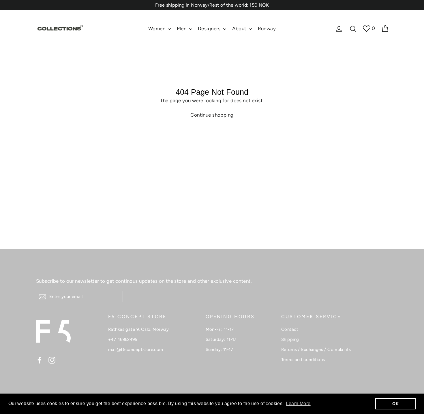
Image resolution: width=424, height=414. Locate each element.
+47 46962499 (122, 339)
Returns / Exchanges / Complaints (316, 349)
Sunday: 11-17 (219, 349)
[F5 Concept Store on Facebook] (39, 360)
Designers (210, 28)
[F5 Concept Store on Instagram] (51, 360)
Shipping (290, 339)
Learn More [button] (298, 403)
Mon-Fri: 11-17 (220, 329)
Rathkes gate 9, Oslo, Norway (138, 329)
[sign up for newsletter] (42, 297)
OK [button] (395, 403)
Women (157, 28)
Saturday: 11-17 (221, 339)
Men (182, 28)
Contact (289, 329)
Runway (267, 28)
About (240, 28)
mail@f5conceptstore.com (135, 349)
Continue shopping (211, 115)
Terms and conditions (303, 359)
